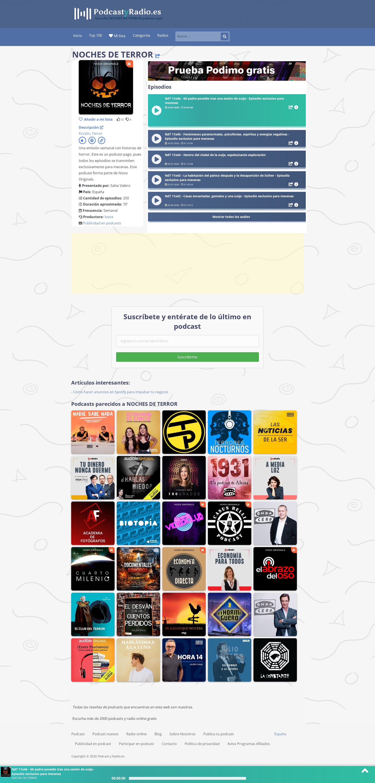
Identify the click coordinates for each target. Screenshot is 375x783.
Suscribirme (187, 357)
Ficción (84, 133)
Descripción (89, 127)
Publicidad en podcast (93, 743)
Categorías (141, 35)
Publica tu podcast (218, 734)
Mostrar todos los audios (231, 217)
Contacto (169, 743)
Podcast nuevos (105, 734)
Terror (97, 133)
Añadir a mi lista (98, 119)
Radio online (136, 734)
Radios (162, 35)
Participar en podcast (136, 743)
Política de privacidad (202, 743)
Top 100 (95, 35)
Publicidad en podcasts (102, 223)
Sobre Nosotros (182, 734)
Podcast (78, 734)
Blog (158, 734)
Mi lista (119, 35)
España (280, 734)
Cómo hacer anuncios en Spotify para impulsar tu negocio (120, 392)
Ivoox (109, 216)
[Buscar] (225, 36)
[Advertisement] (187, 263)
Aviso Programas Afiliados (248, 743)
